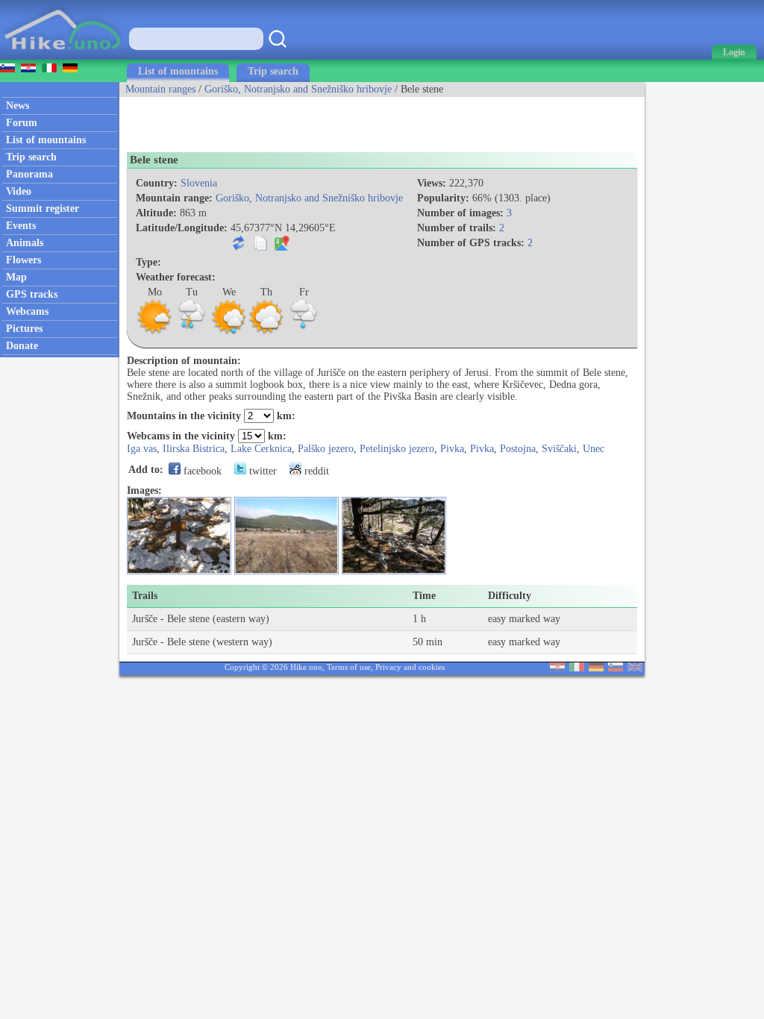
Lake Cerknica (261, 448)
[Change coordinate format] (239, 247)
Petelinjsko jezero (397, 448)
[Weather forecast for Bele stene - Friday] (303, 332)
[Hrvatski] (557, 668)
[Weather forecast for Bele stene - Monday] (154, 332)
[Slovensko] (615, 668)
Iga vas (142, 448)
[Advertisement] (294, 119)
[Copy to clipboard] (260, 247)
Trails (144, 595)
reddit (315, 471)
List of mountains (178, 71)
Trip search (273, 71)
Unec (593, 448)
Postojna (518, 448)
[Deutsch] (596, 668)
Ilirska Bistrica (194, 448)
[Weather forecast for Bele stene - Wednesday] (229, 332)
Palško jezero (326, 448)
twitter (261, 471)
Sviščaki (559, 448)
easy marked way (524, 618)
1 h (419, 618)
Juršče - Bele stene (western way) (202, 642)
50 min (427, 642)
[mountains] (64, 56)
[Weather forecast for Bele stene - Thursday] (266, 332)
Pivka (452, 448)
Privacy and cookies (410, 666)
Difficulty (509, 595)
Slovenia (199, 183)
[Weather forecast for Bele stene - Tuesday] (191, 332)
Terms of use (349, 666)
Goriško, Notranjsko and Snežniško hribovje (298, 89)
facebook (201, 471)
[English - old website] (634, 668)
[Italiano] (576, 668)
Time (424, 595)
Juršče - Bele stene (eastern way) (200, 618)
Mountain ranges (160, 89)
